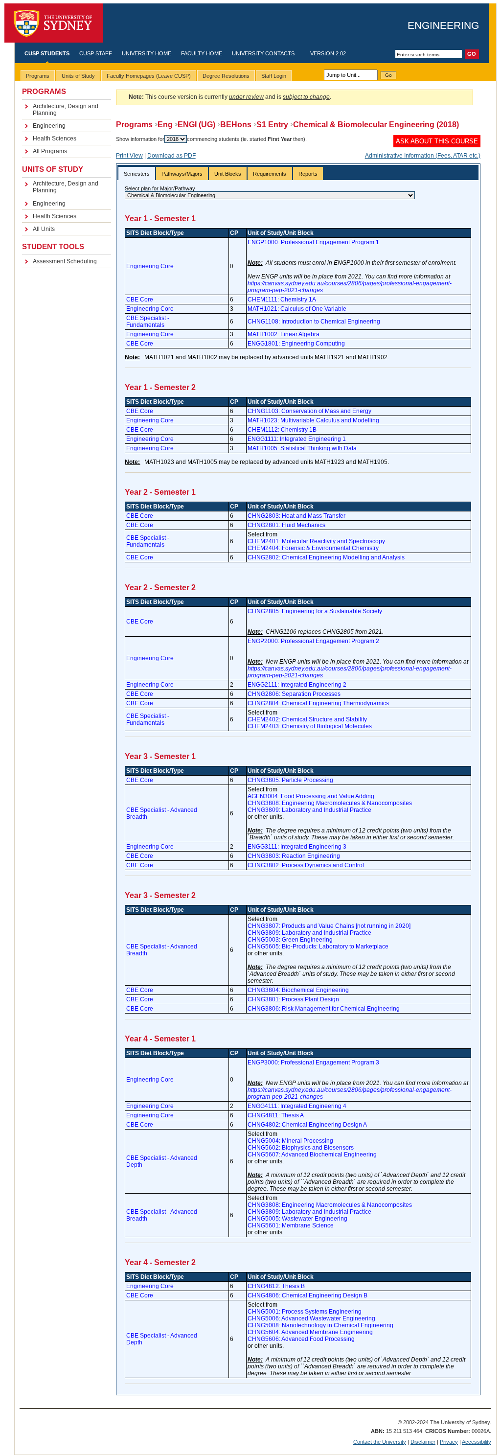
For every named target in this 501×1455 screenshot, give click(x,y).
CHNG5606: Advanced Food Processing (301, 1339)
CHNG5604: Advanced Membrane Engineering (310, 1332)
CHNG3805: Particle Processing (290, 780)
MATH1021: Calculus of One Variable (297, 308)
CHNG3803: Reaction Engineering (294, 856)
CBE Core (139, 299)
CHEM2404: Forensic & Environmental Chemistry (313, 548)
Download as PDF (171, 155)
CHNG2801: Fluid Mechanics (286, 525)
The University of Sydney (53, 23)
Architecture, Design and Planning (65, 109)
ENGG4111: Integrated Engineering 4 (297, 1106)
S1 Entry (272, 124)
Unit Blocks (227, 174)
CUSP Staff (95, 53)
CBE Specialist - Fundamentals (147, 321)
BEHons (235, 124)
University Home (146, 53)
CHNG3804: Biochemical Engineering (298, 990)
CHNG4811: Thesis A (276, 1115)
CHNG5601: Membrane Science (291, 1225)
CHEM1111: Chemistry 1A (282, 299)
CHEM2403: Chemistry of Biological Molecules (310, 726)
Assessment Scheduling (65, 261)
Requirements (269, 174)
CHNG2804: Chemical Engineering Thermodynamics (318, 703)
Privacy (449, 1442)
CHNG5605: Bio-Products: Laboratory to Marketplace (318, 946)
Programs (134, 124)
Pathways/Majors (182, 174)
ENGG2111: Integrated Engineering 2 (297, 684)
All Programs (50, 151)
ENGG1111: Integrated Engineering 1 (297, 439)
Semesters (137, 174)
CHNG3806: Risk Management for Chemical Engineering (324, 1008)
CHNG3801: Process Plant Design (293, 999)
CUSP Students (46, 53)
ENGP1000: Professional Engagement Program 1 (313, 242)
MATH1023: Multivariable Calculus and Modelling (313, 420)
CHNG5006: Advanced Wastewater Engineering (311, 1318)
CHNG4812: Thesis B (276, 1286)
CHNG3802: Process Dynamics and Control (306, 865)
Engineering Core (150, 266)
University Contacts (263, 53)
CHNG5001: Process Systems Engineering (305, 1311)
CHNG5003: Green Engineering (290, 939)
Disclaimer (422, 1442)
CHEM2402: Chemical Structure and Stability (307, 719)
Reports (308, 174)
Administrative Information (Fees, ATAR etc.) (422, 155)
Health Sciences (54, 138)
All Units (44, 229)
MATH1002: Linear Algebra (283, 334)
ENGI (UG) (196, 124)
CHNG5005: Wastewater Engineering (297, 1218)
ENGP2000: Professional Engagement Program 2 (313, 641)
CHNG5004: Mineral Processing (290, 1140)
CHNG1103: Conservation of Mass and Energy (309, 411)
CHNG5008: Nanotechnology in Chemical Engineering (320, 1325)
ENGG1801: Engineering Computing (296, 343)
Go (388, 75)
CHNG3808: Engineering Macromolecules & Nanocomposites (330, 803)
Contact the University (379, 1442)
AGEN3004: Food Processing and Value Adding (311, 796)
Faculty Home (201, 53)
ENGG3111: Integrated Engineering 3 (297, 846)
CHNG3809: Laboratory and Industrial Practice (309, 810)
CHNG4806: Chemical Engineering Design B (307, 1295)
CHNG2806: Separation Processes (294, 694)
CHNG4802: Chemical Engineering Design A (307, 1124)
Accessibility (476, 1442)
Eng (165, 124)
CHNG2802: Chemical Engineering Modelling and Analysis (326, 557)
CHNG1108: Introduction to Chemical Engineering (314, 321)
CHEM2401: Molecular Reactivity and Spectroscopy (316, 541)
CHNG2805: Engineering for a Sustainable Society (315, 611)
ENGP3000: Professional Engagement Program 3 (313, 1062)
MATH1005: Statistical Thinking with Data (302, 448)
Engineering (443, 25)
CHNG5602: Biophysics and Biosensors (301, 1147)
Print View (129, 155)
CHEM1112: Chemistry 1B (282, 429)
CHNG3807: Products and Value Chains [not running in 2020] (329, 926)
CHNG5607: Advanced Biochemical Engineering (312, 1154)
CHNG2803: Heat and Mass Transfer (296, 515)
